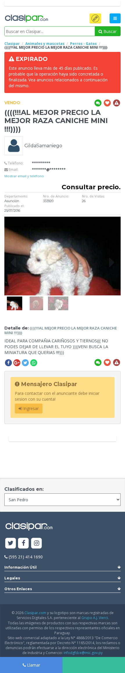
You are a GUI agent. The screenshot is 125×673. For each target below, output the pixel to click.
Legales (12, 578)
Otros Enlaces (18, 589)
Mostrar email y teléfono (24, 176)
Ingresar (30, 408)
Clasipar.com (35, 612)
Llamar (33, 665)
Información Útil (20, 567)
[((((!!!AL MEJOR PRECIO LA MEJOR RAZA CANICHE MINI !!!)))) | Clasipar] (14, 299)
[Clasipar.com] (26, 19)
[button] (95, 18)
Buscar (109, 31)
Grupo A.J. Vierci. (95, 617)
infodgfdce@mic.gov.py (83, 652)
